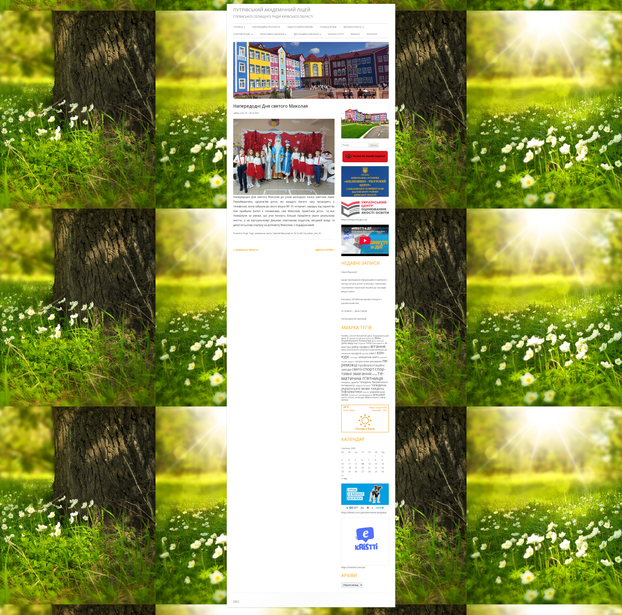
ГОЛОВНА (238, 27)
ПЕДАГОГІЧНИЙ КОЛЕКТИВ (300, 27)
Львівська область (246, 249)
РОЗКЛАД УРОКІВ (328, 27)
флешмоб (379, 394)
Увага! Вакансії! (349, 272)
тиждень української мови (363, 387)
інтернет (374, 397)
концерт (354, 357)
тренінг (366, 392)
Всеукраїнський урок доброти (360, 338)
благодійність (378, 343)
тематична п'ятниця (362, 375)
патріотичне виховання (368, 361)
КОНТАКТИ (372, 34)
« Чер (344, 478)
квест (372, 353)
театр (374, 374)
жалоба (365, 353)
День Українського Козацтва (361, 339)
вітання (378, 346)
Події (245, 233)
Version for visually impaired (368, 156)
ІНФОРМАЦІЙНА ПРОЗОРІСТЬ (266, 27)
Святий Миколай (281, 233)
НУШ (369, 343)
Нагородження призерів (353, 318)
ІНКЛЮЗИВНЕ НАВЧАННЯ (272, 34)
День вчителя (378, 341)
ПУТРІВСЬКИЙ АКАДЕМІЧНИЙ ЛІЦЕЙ (271, 10)
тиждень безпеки (363, 385)
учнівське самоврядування (361, 395)
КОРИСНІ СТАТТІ (336, 34)
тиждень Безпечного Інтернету (364, 383)
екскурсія (356, 353)
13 (363, 463)
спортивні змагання (363, 371)
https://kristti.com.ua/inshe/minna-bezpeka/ (364, 512)
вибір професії (361, 347)
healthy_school (348, 335)
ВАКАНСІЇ (355, 34)
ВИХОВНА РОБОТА (353, 27)
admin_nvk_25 (240, 113)
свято (357, 369)
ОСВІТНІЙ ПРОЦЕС (242, 34)
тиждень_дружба (350, 382)
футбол (344, 397)
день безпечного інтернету (355, 349)
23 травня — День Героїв (354, 310)
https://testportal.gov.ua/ (354, 219)
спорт (368, 369)
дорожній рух (377, 349)
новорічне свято (263, 233)
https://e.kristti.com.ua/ (353, 567)
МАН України (359, 343)
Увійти (236, 602)
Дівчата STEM (325, 249)
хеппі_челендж (356, 397)
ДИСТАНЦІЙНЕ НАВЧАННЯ (306, 34)
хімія (367, 397)
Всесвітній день (364, 335)
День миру (347, 343)
